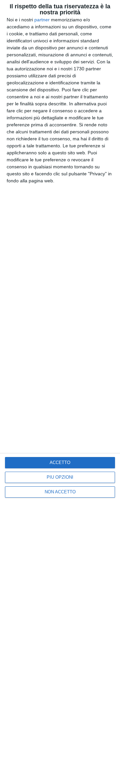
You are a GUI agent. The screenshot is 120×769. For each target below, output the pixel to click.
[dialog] (60, 384)
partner (42, 19)
